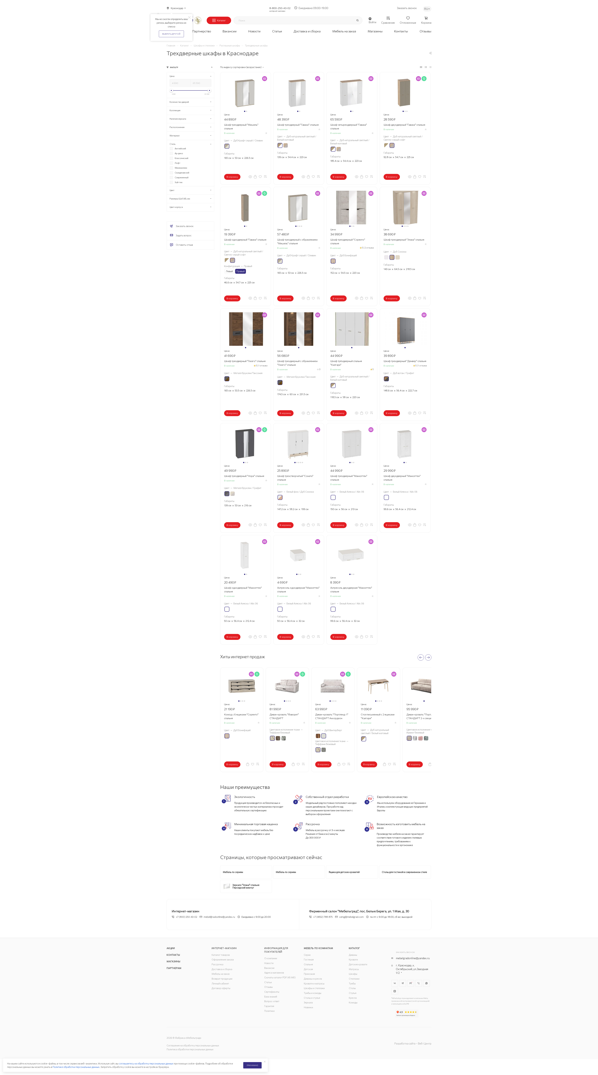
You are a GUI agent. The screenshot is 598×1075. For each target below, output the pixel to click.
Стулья (352, 993)
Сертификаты (271, 991)
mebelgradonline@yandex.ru (413, 958)
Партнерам (174, 968)
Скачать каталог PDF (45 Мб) (280, 977)
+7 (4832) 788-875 (323, 916)
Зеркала (308, 1002)
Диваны (353, 954)
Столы (352, 988)
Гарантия (269, 1006)
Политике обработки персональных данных (76, 1067)
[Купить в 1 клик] (255, 176)
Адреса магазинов (274, 972)
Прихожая (309, 973)
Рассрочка (217, 964)
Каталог (354, 948)
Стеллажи (354, 978)
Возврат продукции (222, 978)
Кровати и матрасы (314, 983)
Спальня (308, 964)
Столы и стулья (312, 997)
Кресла (353, 997)
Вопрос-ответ (271, 1001)
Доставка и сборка (222, 969)
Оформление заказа (223, 959)
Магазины (173, 961)
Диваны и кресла (313, 978)
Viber (418, 983)
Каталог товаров (221, 954)
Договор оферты (221, 988)
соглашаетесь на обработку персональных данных (146, 1063)
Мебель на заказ (221, 973)
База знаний (270, 996)
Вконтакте (394, 983)
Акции (171, 948)
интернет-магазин (277, 11)
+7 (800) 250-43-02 (186, 916)
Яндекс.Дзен (394, 991)
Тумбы (352, 983)
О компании (270, 958)
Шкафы (353, 973)
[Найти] (357, 20)
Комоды (353, 1002)
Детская (308, 969)
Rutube (410, 983)
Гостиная (309, 959)
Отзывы (268, 986)
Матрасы (354, 969)
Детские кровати (358, 964)
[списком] (426, 66)
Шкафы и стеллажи (314, 988)
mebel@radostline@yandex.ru (219, 916)
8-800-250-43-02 (279, 8)
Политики (269, 1010)
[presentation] (421, 657)
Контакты (173, 954)
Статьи (268, 982)
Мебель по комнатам (318, 948)
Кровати (353, 959)
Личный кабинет (220, 983)
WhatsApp (426, 983)
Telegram (402, 983)
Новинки (308, 1007)
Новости (268, 963)
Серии (307, 954)
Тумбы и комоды (312, 993)
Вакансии (269, 967)
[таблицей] (430, 66)
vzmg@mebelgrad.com (351, 916)
